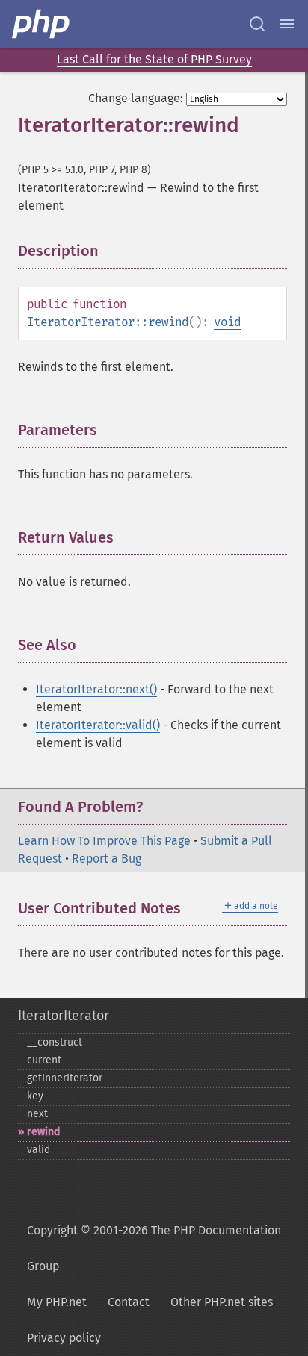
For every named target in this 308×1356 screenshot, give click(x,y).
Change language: (135, 98)
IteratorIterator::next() (96, 689)
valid (38, 1149)
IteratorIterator (63, 1015)
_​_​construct (54, 1042)
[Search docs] (257, 24)
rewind (43, 1131)
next (37, 1113)
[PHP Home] (42, 24)
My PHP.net (57, 1302)
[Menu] (287, 24)
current (44, 1060)
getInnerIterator (64, 1078)
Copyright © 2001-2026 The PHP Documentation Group (154, 1248)
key (35, 1096)
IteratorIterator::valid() (98, 725)
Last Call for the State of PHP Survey (154, 59)
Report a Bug (106, 859)
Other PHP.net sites (221, 1302)
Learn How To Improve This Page (104, 841)
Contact (129, 1302)
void (227, 322)
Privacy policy (64, 1338)
